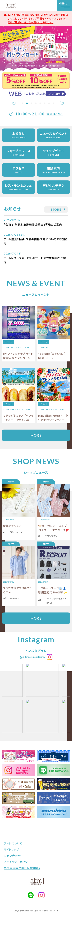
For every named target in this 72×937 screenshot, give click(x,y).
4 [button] (35, 103)
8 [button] (53, 103)
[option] (36, 62)
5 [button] (40, 103)
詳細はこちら (54, 114)
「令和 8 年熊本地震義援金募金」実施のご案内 (33, 224)
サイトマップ (11, 849)
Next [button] (62, 103)
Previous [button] (14, 103)
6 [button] (44, 103)
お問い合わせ (12, 856)
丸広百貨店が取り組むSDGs (22, 868)
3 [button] (31, 103)
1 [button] (22, 103)
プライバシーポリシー (17, 862)
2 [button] (27, 103)
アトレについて (13, 843)
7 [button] (49, 103)
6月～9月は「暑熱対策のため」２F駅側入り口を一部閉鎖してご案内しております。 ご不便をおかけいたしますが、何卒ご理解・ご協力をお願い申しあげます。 (38, 18)
